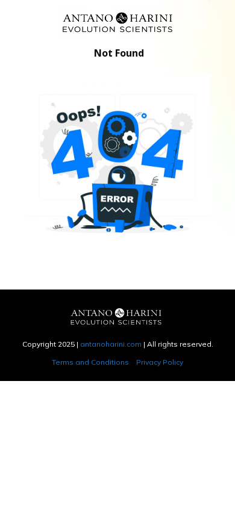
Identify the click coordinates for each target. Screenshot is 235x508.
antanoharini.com (111, 343)
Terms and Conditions (90, 362)
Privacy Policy (159, 362)
